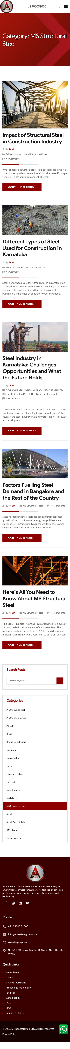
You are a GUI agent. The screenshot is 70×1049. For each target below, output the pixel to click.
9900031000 (38, 6)
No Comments (13, 158)
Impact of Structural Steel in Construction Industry (32, 138)
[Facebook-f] (6, 903)
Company (37, 389)
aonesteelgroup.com (17, 942)
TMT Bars (43, 267)
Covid (9, 765)
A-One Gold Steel (15, 389)
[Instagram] (13, 903)
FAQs (9, 1002)
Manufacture (13, 789)
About (28, 389)
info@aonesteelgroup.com (22, 934)
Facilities (10, 992)
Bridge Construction (16, 154)
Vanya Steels (12, 972)
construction (13, 757)
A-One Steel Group (16, 717)
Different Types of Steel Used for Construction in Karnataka (32, 248)
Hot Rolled (12, 781)
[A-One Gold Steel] (6, 6)
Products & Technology (18, 987)
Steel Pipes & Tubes (17, 822)
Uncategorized (49, 394)
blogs (9, 733)
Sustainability (13, 997)
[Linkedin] (20, 903)
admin (12, 149)
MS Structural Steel (38, 154)
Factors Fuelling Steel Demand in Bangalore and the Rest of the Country (33, 491)
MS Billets (11, 267)
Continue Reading (21, 187)
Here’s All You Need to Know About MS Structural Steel (34, 598)
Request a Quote (15, 1012)
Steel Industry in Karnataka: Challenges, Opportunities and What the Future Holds (31, 368)
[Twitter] (27, 903)
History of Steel (51, 389)
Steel (9, 813)
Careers (10, 977)
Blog (8, 1007)
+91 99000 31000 (18, 926)
